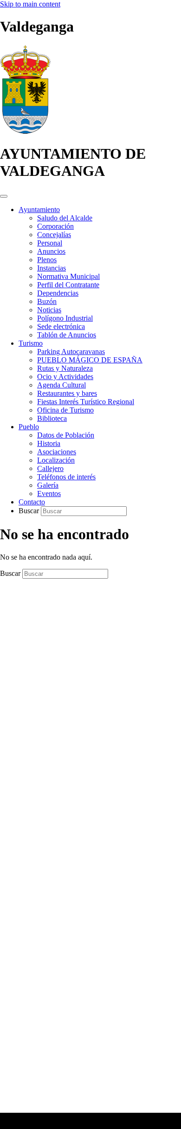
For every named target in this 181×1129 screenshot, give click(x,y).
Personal (49, 243)
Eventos (49, 493)
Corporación (55, 226)
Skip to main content (30, 4)
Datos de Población (65, 435)
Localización (56, 460)
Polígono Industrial (65, 318)
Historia (48, 443)
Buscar (30, 511)
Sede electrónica (61, 326)
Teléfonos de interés (66, 477)
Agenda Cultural (61, 385)
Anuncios (51, 251)
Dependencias (57, 293)
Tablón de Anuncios (66, 335)
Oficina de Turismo (65, 410)
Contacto (32, 502)
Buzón (47, 301)
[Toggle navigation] (3, 196)
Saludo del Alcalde (64, 218)
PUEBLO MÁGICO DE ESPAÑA (89, 360)
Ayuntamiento (39, 209)
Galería (47, 485)
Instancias (51, 268)
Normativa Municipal (68, 276)
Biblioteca (52, 418)
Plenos (47, 260)
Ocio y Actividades (65, 377)
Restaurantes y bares (67, 393)
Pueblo (29, 427)
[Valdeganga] (25, 131)
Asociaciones (56, 452)
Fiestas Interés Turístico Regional (85, 402)
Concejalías (54, 235)
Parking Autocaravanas (71, 351)
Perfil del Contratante (68, 285)
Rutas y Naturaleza (65, 368)
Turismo (31, 343)
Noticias (49, 310)
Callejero (50, 468)
